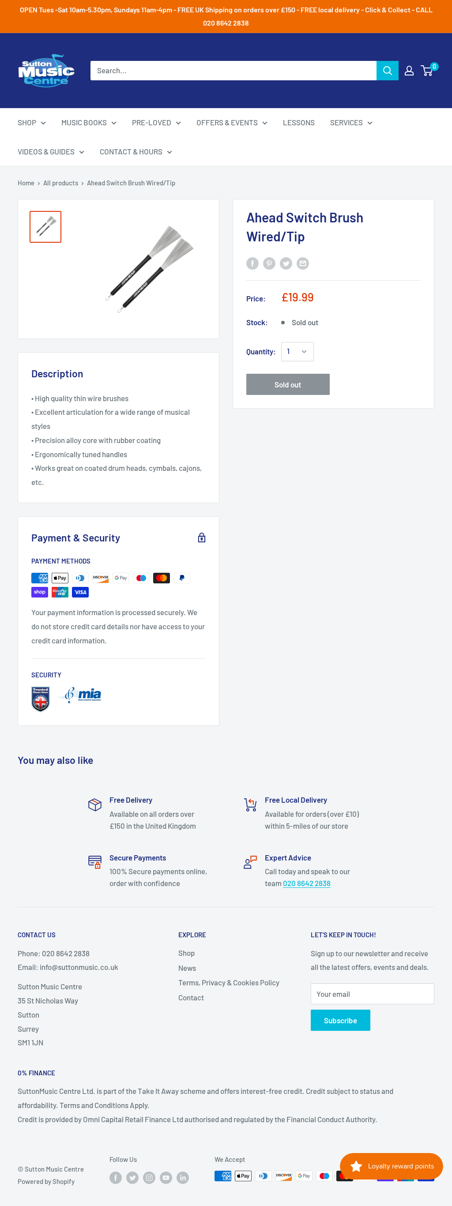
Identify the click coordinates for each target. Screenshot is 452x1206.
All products (60, 183)
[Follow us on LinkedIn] (183, 1177)
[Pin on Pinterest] (269, 262)
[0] (427, 70)
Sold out (288, 384)
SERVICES (346, 122)
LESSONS (299, 122)
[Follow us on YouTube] (166, 1177)
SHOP (27, 122)
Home (26, 183)
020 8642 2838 (307, 883)
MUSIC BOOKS (84, 122)
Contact (191, 997)
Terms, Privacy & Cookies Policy (228, 982)
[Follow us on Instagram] (149, 1177)
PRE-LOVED (151, 122)
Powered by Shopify (46, 1181)
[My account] (409, 70)
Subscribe (340, 1020)
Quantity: (261, 351)
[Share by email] (303, 262)
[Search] (388, 70)
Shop (186, 952)
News (187, 967)
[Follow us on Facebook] (115, 1177)
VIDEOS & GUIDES (46, 151)
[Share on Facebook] (252, 262)
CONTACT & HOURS (131, 151)
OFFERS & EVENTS (227, 122)
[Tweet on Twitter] (286, 262)
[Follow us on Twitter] (132, 1177)
